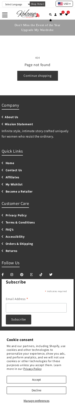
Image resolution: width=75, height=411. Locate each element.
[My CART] (60, 14)
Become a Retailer (19, 191)
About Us (11, 117)
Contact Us (13, 170)
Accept (36, 380)
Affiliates (12, 177)
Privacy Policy (32, 369)
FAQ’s (9, 229)
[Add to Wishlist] (50, 20)
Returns (11, 251)
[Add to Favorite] (66, 14)
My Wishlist (13, 184)
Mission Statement (19, 124)
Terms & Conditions (20, 222)
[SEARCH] (50, 14)
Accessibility (15, 237)
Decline (36, 390)
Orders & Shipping (19, 244)
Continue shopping (38, 76)
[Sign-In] (55, 14)
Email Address (17, 299)
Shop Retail (37, 3)
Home (9, 163)
